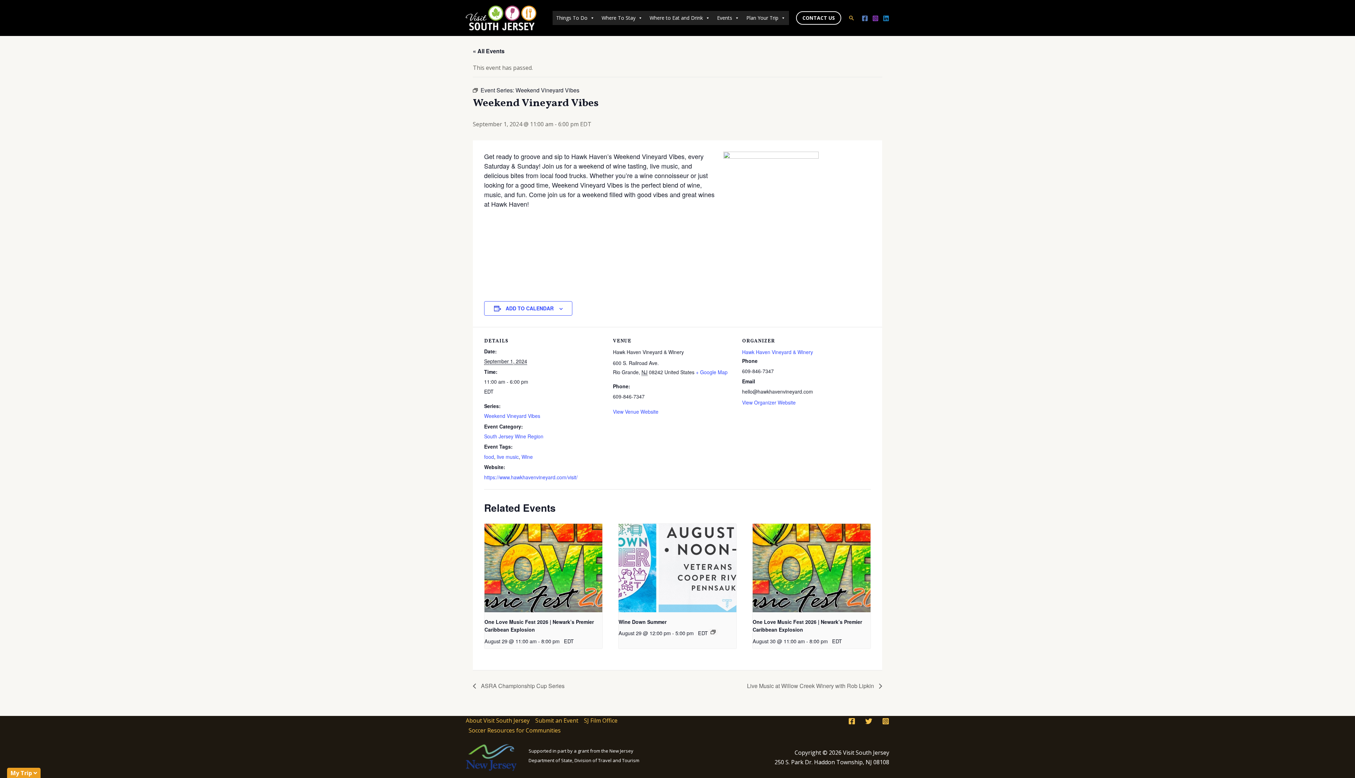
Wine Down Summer (643, 621)
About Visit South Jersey (498, 720)
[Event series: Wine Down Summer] (713, 632)
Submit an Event (556, 720)
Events (724, 17)
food (489, 456)
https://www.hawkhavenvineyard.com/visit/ (531, 477)
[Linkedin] (886, 18)
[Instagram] (875, 18)
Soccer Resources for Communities (515, 730)
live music (508, 456)
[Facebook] (865, 18)
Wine (527, 456)
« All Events (489, 51)
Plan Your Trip (762, 17)
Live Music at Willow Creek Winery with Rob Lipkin (811, 686)
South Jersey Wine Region (513, 436)
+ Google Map (712, 372)
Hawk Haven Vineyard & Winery (777, 351)
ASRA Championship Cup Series (522, 686)
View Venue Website (635, 411)
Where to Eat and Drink (676, 17)
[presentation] (543, 568)
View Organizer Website (769, 402)
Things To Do (572, 17)
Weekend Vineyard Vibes (512, 415)
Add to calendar (530, 308)
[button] (818, 18)
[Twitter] (868, 721)
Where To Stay (619, 17)
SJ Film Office (601, 720)
